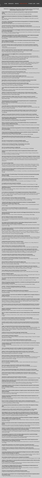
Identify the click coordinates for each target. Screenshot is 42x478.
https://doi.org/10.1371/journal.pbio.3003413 (19, 58)
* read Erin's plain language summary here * (8, 90)
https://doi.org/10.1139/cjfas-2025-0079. (19, 69)
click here (23, 59)
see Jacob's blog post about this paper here (9, 47)
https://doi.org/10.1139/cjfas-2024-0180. (12, 94)
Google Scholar (13, 9)
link (30, 14)
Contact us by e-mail (20, 9)
